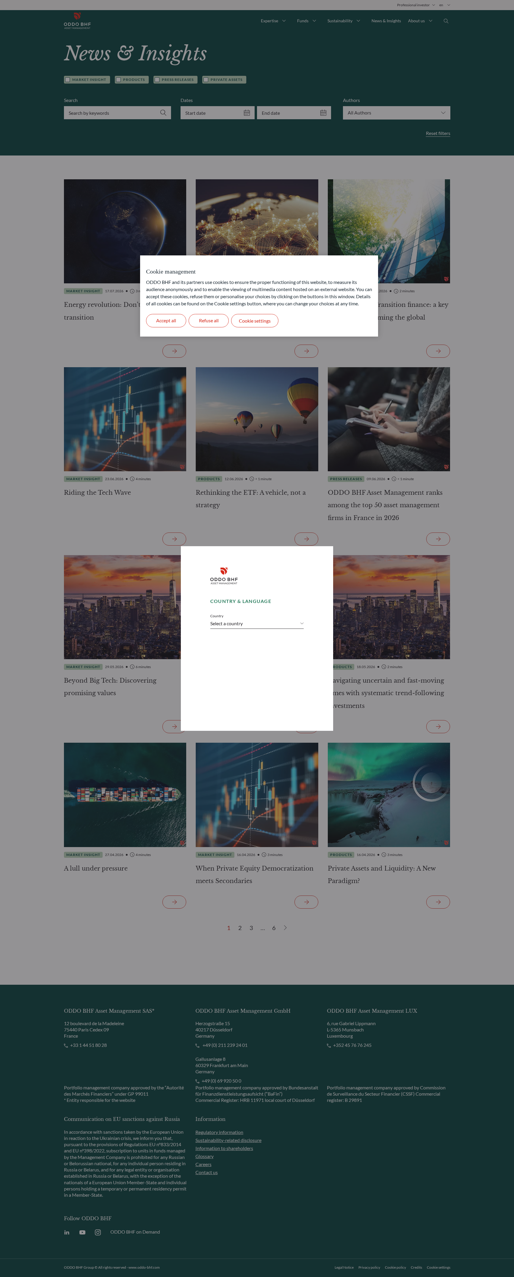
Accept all (166, 320)
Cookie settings (255, 320)
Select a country (226, 623)
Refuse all (209, 320)
